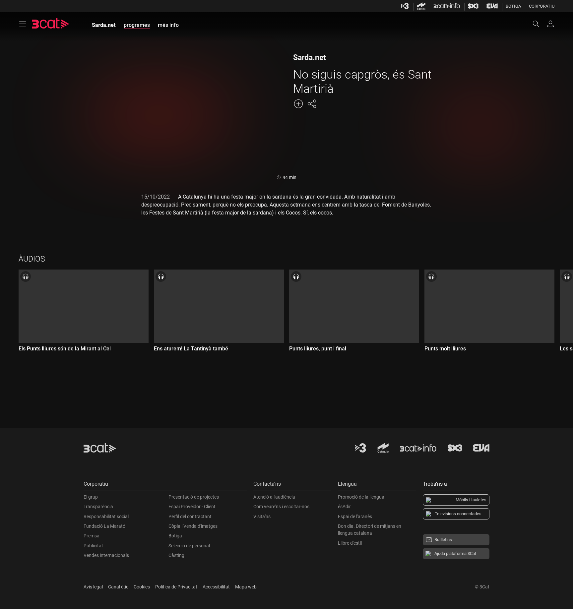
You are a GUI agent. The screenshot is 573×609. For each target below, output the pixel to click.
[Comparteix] (311, 103)
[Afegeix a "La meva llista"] (298, 103)
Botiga (513, 6)
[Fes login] (550, 24)
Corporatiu (541, 6)
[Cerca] (539, 24)
